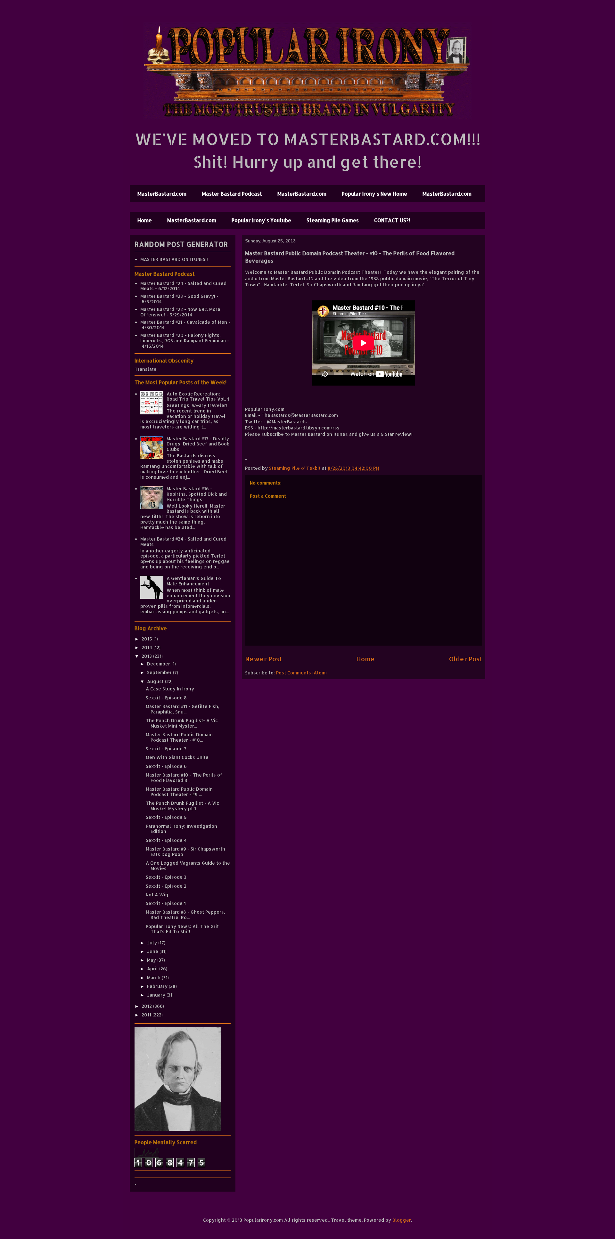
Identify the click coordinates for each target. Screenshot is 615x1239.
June (153, 951)
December (159, 663)
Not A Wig (157, 894)
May (152, 960)
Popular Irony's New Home (374, 193)
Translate (146, 369)
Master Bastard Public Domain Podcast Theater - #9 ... (179, 791)
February (158, 986)
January (157, 995)
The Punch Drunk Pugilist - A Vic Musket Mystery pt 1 (182, 805)
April (153, 968)
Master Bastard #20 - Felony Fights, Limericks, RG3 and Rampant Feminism (183, 337)
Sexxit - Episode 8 (166, 697)
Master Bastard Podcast (232, 193)
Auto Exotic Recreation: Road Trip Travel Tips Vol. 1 (198, 396)
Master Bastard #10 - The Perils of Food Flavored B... (184, 777)
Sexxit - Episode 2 (166, 886)
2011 (147, 1014)
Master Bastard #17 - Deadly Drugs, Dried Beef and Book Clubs (198, 444)
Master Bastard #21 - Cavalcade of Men (183, 322)
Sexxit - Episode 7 (166, 748)
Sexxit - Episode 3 (166, 877)
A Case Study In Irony (170, 688)
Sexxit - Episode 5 (166, 817)
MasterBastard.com (161, 193)
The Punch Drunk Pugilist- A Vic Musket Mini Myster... (182, 723)
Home (144, 220)
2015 (147, 638)
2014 (147, 647)
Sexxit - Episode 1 (166, 903)
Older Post (465, 659)
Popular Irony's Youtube (261, 220)
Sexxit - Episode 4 (166, 840)
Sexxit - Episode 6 (166, 766)
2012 (147, 1006)
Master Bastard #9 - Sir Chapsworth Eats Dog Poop (185, 851)
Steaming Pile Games (333, 220)
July (152, 942)
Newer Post (263, 659)
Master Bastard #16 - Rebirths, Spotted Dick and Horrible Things (197, 494)
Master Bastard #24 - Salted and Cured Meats (183, 286)
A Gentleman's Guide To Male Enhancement (194, 580)
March (154, 977)
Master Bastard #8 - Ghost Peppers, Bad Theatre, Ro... (185, 914)
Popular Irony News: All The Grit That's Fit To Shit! (182, 929)
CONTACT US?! (392, 220)
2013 (147, 656)
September (160, 672)
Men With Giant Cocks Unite (177, 757)
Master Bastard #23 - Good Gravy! (177, 296)
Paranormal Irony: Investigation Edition (181, 828)
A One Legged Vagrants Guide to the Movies (188, 865)
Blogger (401, 1220)
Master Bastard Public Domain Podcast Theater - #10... (179, 737)
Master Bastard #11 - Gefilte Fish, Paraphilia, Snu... (182, 709)
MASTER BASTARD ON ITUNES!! (174, 259)
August (156, 681)
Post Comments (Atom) (301, 672)
